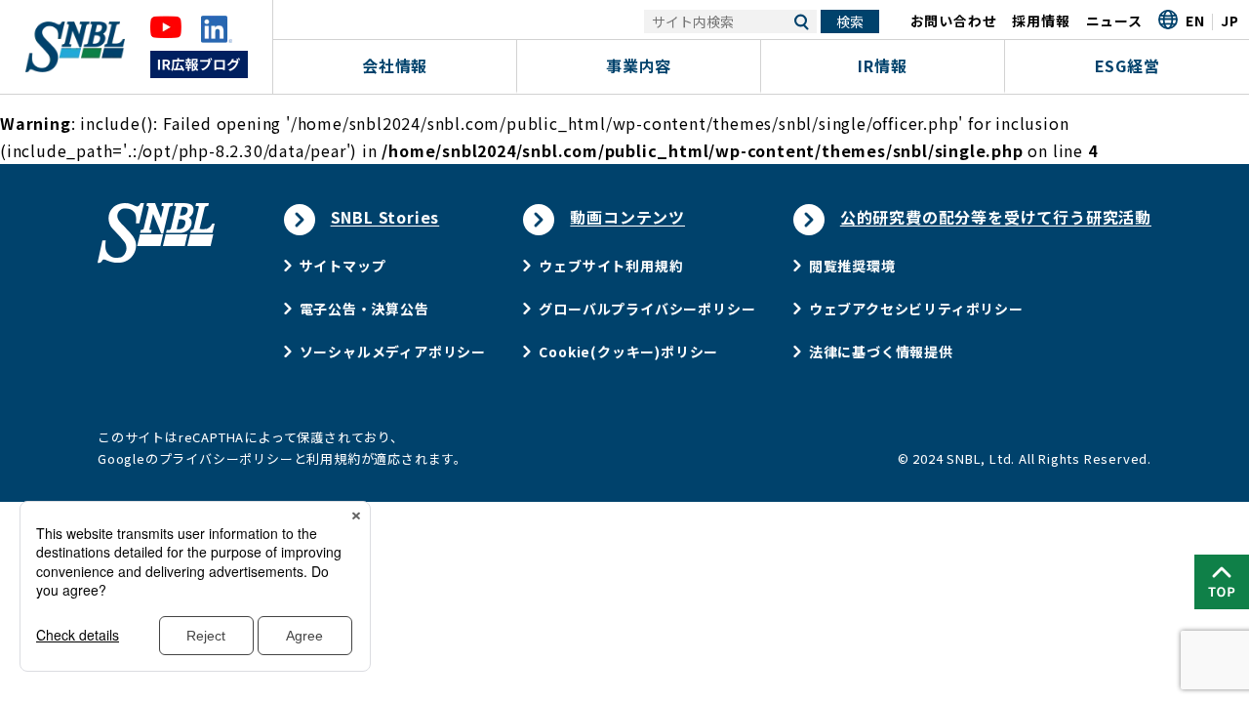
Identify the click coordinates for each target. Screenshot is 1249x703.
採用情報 (1040, 20)
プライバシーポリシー (226, 458)
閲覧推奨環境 (852, 265)
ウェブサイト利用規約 (611, 265)
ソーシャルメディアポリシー (393, 351)
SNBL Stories (385, 216)
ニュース (1114, 20)
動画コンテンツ (627, 216)
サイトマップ (343, 265)
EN (1195, 20)
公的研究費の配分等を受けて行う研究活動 (995, 216)
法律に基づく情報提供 (881, 351)
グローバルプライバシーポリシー (647, 308)
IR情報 (882, 65)
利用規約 (333, 458)
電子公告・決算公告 (364, 308)
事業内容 (638, 65)
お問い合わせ (953, 20)
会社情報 (394, 65)
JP (1230, 20)
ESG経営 (1127, 65)
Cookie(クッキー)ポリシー (628, 351)
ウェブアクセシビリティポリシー (916, 308)
